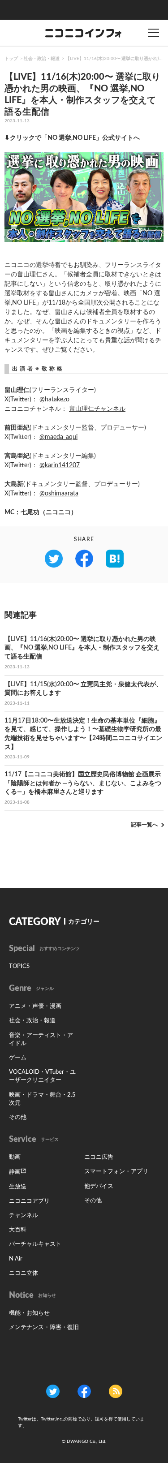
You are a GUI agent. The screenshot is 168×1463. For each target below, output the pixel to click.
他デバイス (98, 1186)
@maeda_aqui (58, 437)
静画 (15, 1172)
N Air (15, 1259)
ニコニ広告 (98, 1157)
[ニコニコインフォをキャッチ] (115, 1391)
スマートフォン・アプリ (116, 1172)
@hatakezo (54, 399)
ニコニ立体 (23, 1273)
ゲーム (17, 1058)
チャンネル (23, 1215)
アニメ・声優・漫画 (35, 1006)
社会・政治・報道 (42, 58)
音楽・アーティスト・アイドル (41, 1039)
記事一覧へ (144, 824)
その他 (17, 1117)
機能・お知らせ (29, 1313)
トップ (11, 58)
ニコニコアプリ (29, 1201)
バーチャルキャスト (35, 1244)
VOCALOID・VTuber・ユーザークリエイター (42, 1076)
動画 (15, 1157)
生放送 (17, 1187)
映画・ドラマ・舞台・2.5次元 (42, 1099)
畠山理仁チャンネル (97, 409)
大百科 (17, 1230)
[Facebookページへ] (84, 1391)
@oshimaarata (58, 494)
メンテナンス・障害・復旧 (44, 1327)
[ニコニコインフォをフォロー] (53, 1391)
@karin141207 (59, 465)
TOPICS (19, 966)
